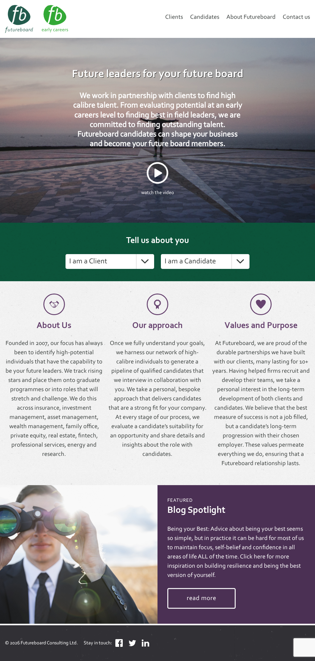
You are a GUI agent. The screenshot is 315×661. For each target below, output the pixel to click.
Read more (201, 598)
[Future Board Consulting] (49, 19)
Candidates (204, 17)
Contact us (296, 17)
